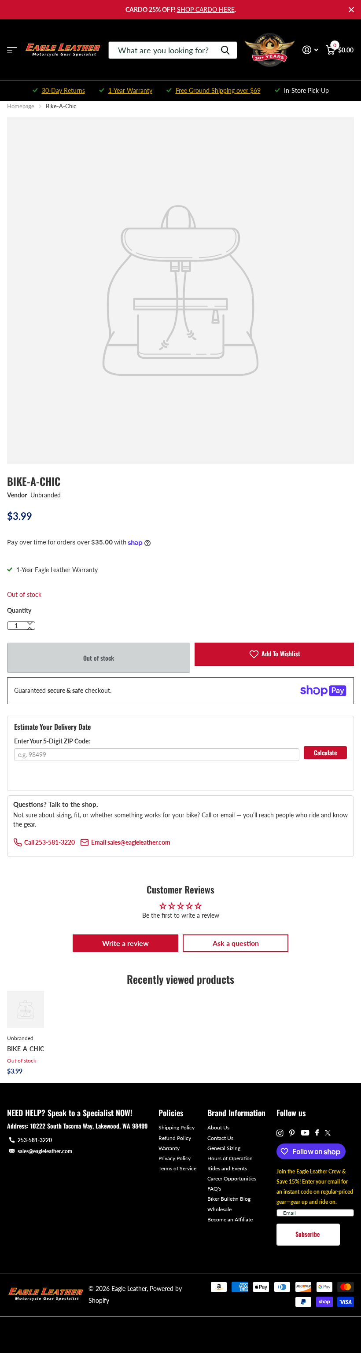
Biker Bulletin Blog (228, 1198)
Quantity (19, 610)
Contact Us (220, 1138)
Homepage (20, 106)
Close (351, 9)
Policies (170, 1112)
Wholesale (219, 1209)
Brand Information (236, 1112)
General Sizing (223, 1148)
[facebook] (317, 1133)
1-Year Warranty (130, 90)
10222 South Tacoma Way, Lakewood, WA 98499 (88, 1125)
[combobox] (172, 50)
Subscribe (308, 1234)
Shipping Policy (176, 1127)
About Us (218, 1127)
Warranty (169, 1148)
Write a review (125, 943)
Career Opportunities (231, 1178)
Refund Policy (174, 1138)
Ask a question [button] (236, 943)
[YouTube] (305, 1133)
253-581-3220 (35, 1140)
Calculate (325, 752)
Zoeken (225, 50)
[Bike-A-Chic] (25, 1009)
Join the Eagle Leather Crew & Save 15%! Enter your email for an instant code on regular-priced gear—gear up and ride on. (314, 1186)
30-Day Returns (63, 90)
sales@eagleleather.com (45, 1151)
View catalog (12, 50)
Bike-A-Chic (25, 1048)
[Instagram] (279, 1133)
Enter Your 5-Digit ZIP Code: (52, 741)
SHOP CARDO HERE (206, 9)
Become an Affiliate (230, 1219)
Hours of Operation (230, 1158)
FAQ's (214, 1188)
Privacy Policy (174, 1158)
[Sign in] (310, 50)
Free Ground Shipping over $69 (218, 90)
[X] (328, 1133)
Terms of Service (177, 1168)
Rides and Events (227, 1168)
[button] (30, 629)
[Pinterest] (292, 1133)
